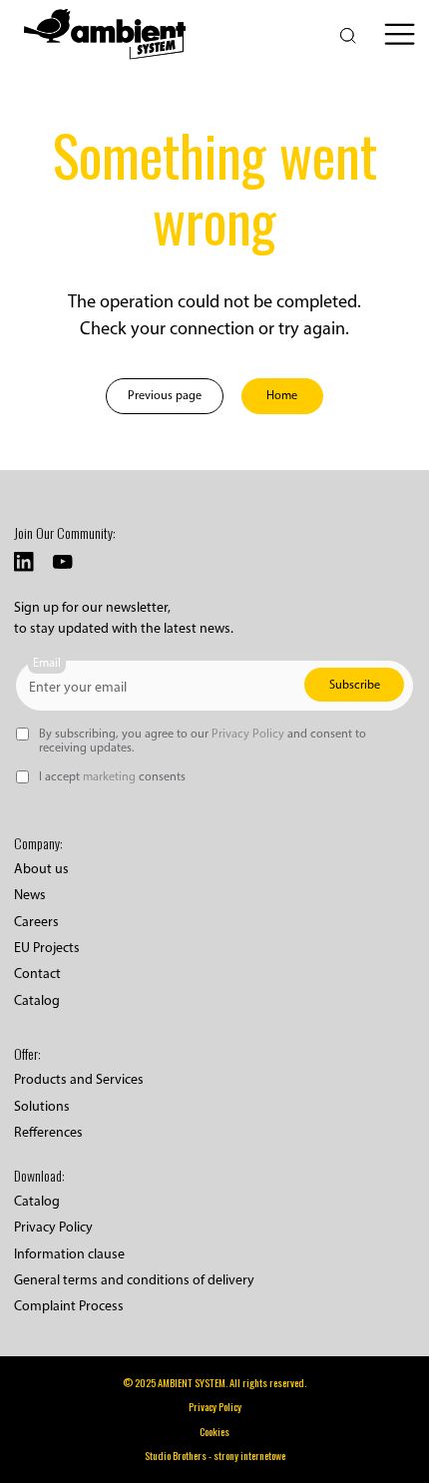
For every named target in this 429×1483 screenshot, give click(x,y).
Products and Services (79, 1079)
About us (41, 868)
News (30, 894)
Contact (37, 973)
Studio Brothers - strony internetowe (215, 1455)
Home (281, 394)
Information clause (69, 1253)
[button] (399, 34)
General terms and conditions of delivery (134, 1279)
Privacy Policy (53, 1227)
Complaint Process (69, 1305)
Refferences (48, 1132)
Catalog (37, 1000)
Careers (36, 921)
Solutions (42, 1106)
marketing (109, 775)
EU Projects (47, 947)
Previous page (165, 394)
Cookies (214, 1431)
